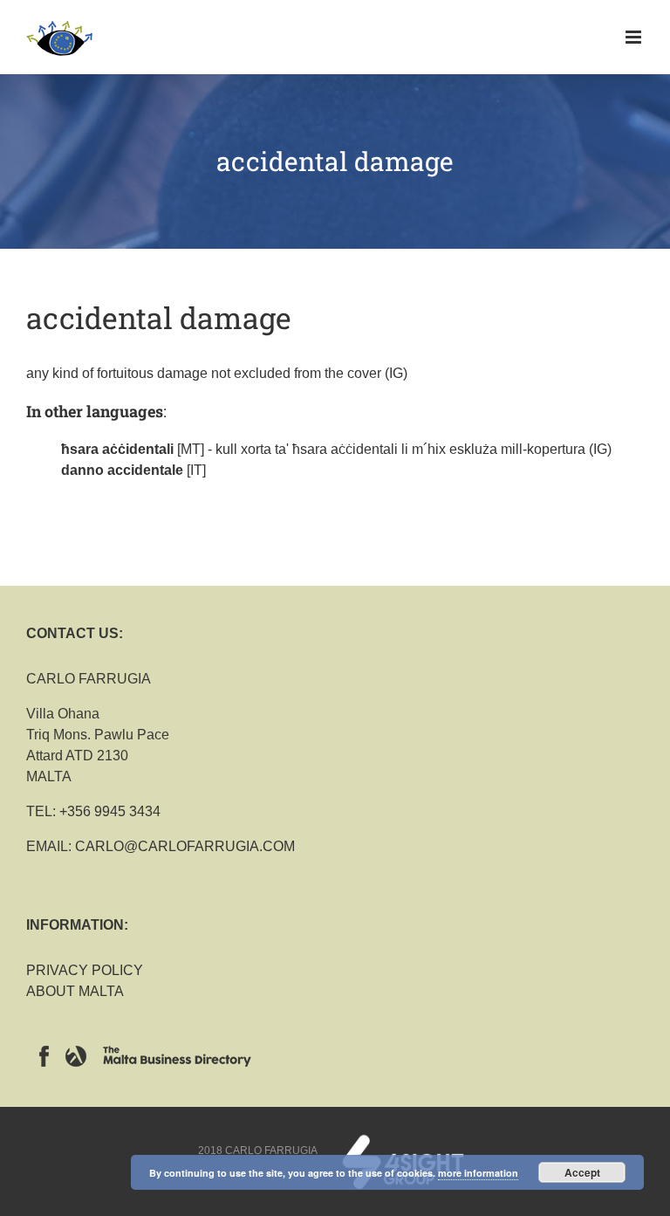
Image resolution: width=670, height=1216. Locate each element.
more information (478, 1172)
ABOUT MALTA (75, 991)
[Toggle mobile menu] (635, 37)
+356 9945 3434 (110, 811)
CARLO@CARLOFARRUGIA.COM (185, 846)
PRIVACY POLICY (84, 970)
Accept (582, 1172)
